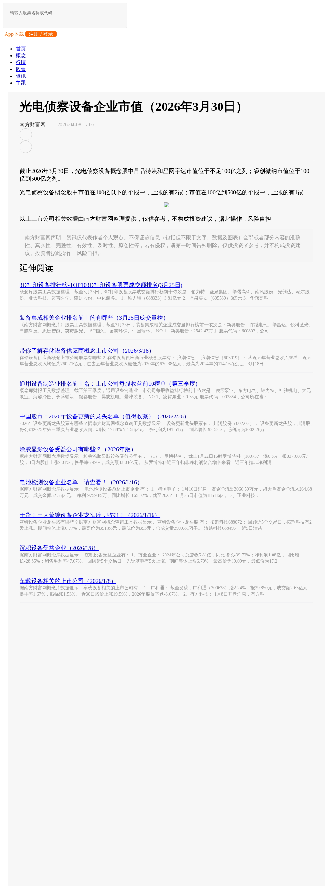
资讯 (21, 76)
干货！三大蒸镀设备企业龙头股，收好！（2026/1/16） (90, 515)
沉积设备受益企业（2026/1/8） (59, 548)
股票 (21, 69)
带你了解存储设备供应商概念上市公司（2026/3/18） (87, 350)
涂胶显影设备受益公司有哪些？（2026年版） (78, 449)
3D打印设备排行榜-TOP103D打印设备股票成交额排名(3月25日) (101, 285)
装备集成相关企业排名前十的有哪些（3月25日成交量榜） (94, 318)
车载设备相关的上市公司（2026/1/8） (68, 581)
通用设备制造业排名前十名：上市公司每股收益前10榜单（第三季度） (110, 383)
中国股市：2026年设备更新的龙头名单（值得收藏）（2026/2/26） (105, 416)
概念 (21, 55)
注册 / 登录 (41, 34)
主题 (21, 83)
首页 (21, 48)
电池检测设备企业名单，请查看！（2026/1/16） (81, 482)
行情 (21, 62)
